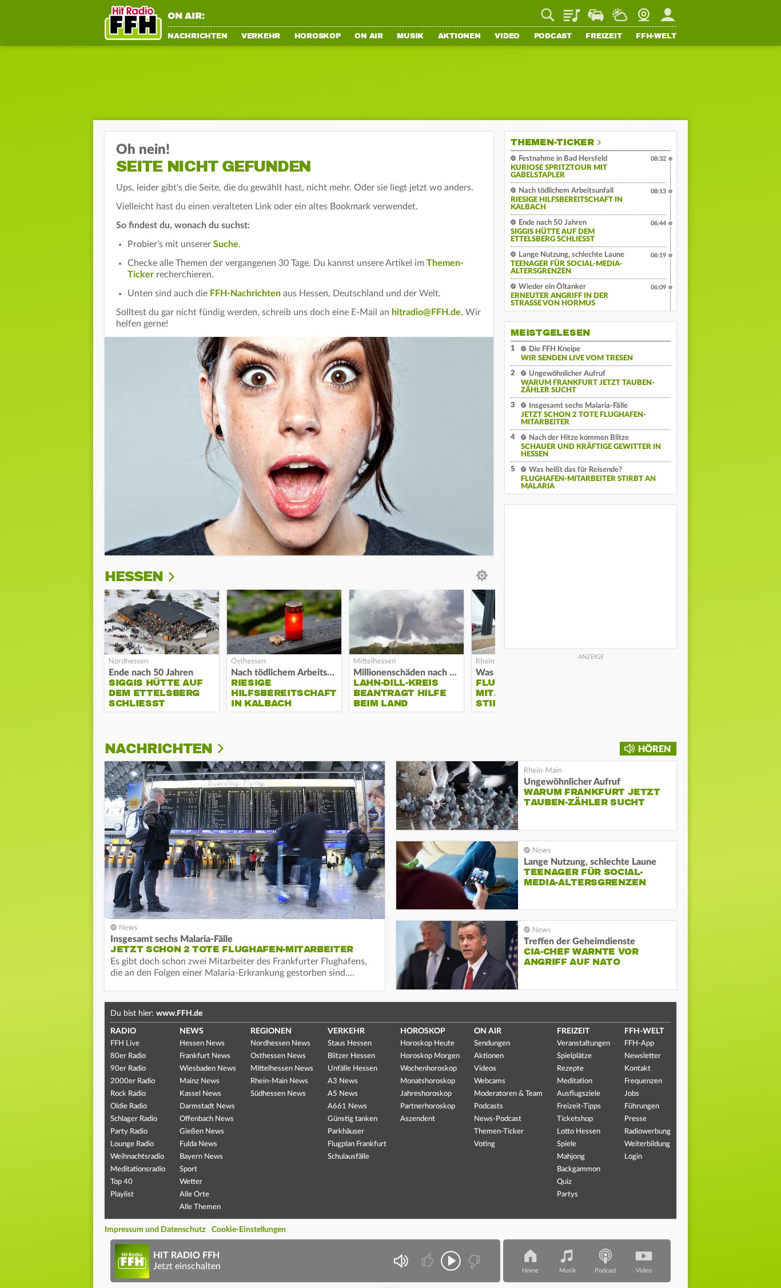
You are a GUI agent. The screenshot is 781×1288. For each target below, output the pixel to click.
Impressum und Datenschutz (155, 1230)
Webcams (489, 1081)
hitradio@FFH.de (426, 312)
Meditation (574, 1081)
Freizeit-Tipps (579, 1106)
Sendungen (492, 1043)
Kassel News (200, 1094)
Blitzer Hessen (351, 1056)
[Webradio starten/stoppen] (451, 1261)
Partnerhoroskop (427, 1106)
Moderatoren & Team (508, 1094)
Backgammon (578, 1169)
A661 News (347, 1106)
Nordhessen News (280, 1043)
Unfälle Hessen (352, 1068)
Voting (484, 1144)
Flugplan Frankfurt (357, 1144)
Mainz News (200, 1081)
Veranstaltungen (583, 1043)
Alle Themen (200, 1207)
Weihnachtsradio (137, 1156)
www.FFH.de (179, 1013)
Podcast (553, 37)
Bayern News (201, 1156)
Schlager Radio (133, 1119)
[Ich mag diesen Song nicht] (473, 1261)
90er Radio (128, 1068)
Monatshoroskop (427, 1081)
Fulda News (198, 1144)
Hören (654, 749)
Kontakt (637, 1068)
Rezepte (570, 1068)
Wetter (619, 10)
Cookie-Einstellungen (249, 1230)
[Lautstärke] (400, 1261)
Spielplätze (574, 1056)
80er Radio (128, 1056)
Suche (225, 244)
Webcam (643, 10)
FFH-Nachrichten (245, 293)
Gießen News (202, 1131)
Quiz (564, 1182)
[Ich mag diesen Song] (429, 1261)
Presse (635, 1119)
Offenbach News (207, 1119)
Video (507, 37)
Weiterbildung (647, 1144)
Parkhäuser (346, 1131)
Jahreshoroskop (426, 1094)
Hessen (134, 576)
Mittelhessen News (281, 1068)
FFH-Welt (656, 37)
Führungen (641, 1106)
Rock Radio (128, 1094)
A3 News (343, 1081)
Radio (123, 1031)
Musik (410, 37)
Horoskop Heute (427, 1043)
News (192, 1031)
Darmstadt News (207, 1106)
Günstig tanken (352, 1119)
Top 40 (121, 1182)
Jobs (631, 1094)
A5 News (343, 1094)
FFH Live (125, 1043)
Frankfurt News (205, 1056)
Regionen (271, 1031)
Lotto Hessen (578, 1131)
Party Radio (129, 1131)
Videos (485, 1068)
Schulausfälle (348, 1156)
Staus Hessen (350, 1043)
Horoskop (317, 37)
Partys (567, 1194)
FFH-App (639, 1043)
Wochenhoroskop (428, 1068)
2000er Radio (132, 1081)
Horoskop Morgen (430, 1056)
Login (633, 1156)
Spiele (566, 1144)
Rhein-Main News (279, 1081)
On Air (368, 37)
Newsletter (642, 1056)
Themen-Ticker (552, 142)
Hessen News (202, 1043)
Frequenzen (643, 1081)
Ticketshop (575, 1119)
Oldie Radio (128, 1106)
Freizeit (603, 37)
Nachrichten (197, 37)
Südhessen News (278, 1094)
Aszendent (417, 1119)
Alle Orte (194, 1194)
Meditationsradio (137, 1169)
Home (530, 1270)
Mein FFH (667, 10)
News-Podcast (497, 1119)
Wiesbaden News (208, 1068)
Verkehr (260, 37)
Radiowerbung (647, 1131)
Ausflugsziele (578, 1094)
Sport (188, 1169)
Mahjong (571, 1156)
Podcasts (488, 1106)
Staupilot (595, 10)
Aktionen (459, 37)
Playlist (571, 10)
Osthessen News (278, 1056)
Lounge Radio (132, 1144)
